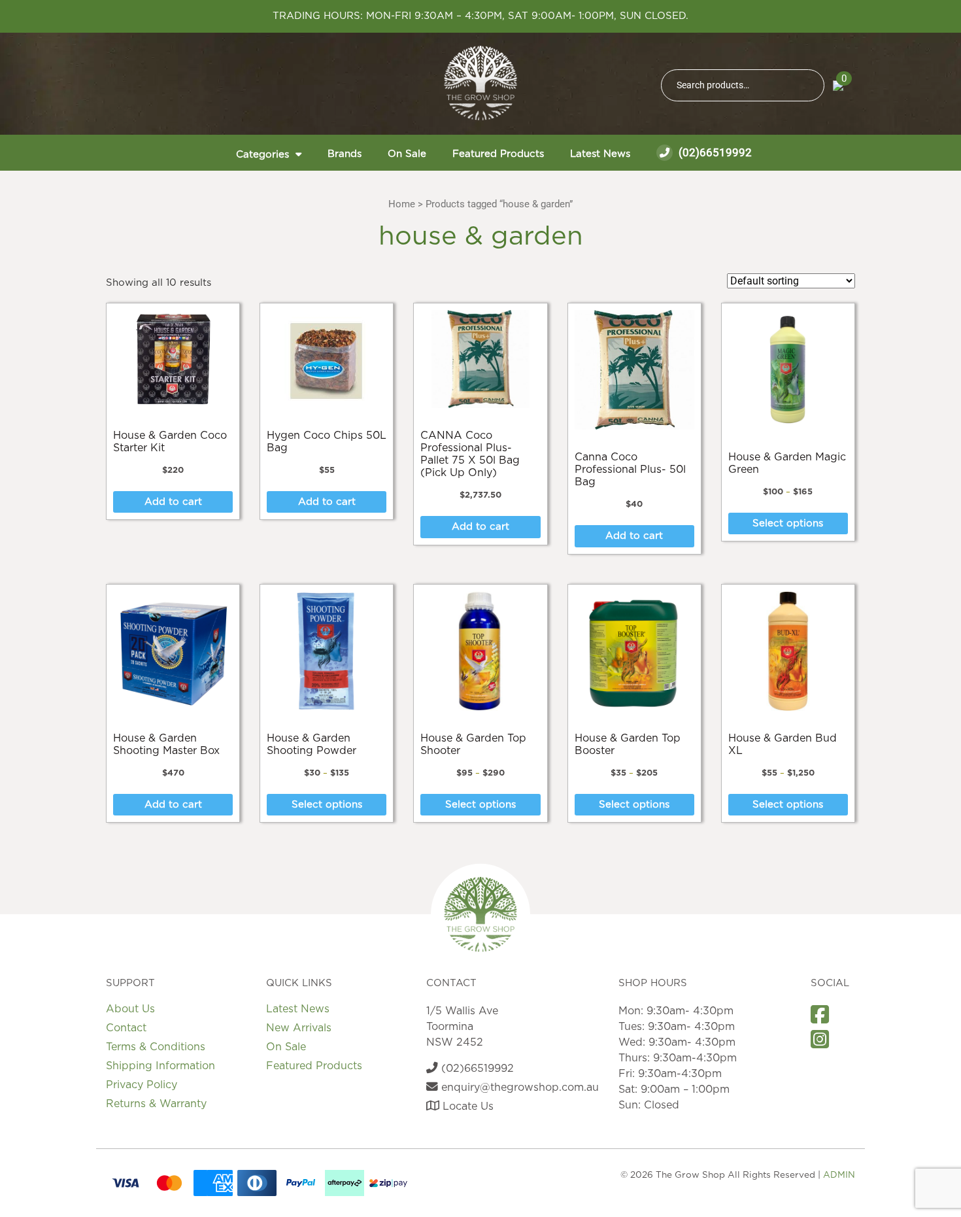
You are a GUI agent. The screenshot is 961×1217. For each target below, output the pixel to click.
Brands (345, 154)
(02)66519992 (714, 152)
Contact (126, 1028)
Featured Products (498, 154)
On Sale (407, 154)
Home (401, 204)
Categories (262, 155)
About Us (130, 1009)
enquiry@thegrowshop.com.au (518, 1087)
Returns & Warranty (156, 1104)
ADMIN (839, 1175)
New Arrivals (298, 1028)
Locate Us (466, 1106)
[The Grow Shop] (480, 83)
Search (808, 85)
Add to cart (173, 502)
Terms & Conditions (155, 1047)
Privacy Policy (141, 1085)
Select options (787, 523)
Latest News (600, 154)
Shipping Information (160, 1066)
